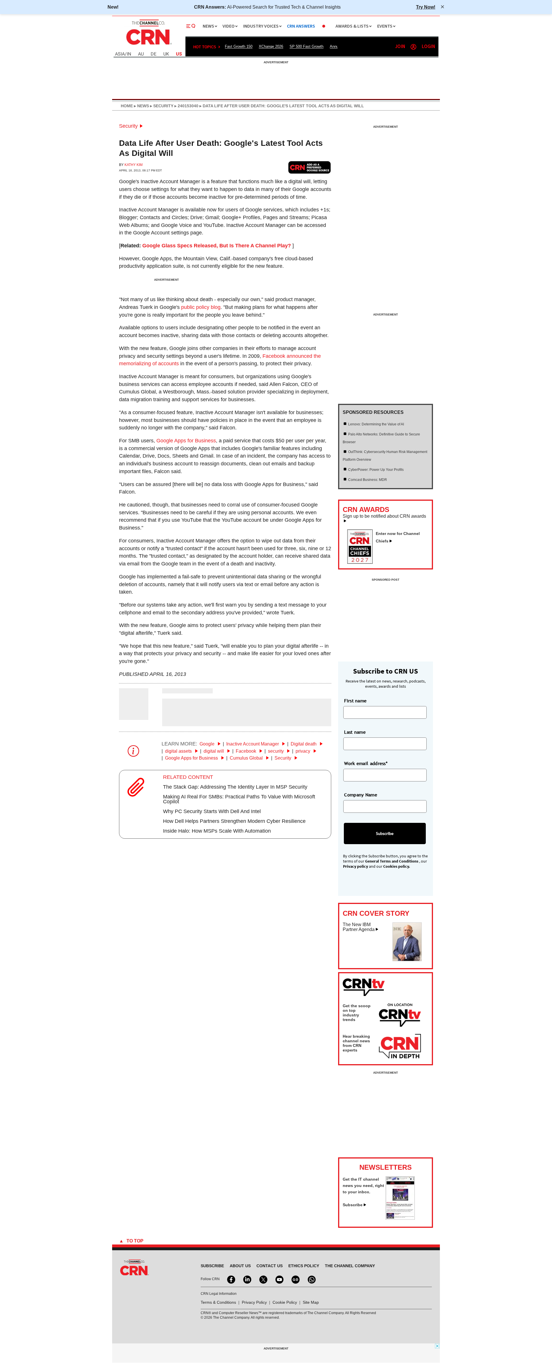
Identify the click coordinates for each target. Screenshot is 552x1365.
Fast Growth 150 (238, 46)
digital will (214, 751)
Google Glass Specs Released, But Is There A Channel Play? (216, 245)
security (276, 751)
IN (129, 54)
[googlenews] (295, 1279)
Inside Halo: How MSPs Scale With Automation (217, 831)
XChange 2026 (271, 46)
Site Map (311, 1302)
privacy (303, 751)
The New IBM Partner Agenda (359, 927)
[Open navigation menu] (191, 26)
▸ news (141, 106)
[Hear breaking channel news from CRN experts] (400, 1046)
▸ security (161, 106)
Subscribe (353, 1204)
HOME (127, 106)
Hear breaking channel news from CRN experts (356, 1043)
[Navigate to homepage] (148, 45)
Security (128, 126)
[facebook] (230, 1279)
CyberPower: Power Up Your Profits (376, 470)
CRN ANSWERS (301, 26)
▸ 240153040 (185, 106)
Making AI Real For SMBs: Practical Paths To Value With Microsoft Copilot (239, 799)
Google (208, 743)
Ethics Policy (303, 1265)
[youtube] (279, 1279)
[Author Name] (133, 716)
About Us (240, 1265)
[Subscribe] (400, 1218)
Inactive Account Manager (253, 743)
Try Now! (425, 6)
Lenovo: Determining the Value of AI (376, 424)
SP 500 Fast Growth (306, 46)
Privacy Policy (254, 1302)
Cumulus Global (247, 758)
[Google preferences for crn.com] (309, 167)
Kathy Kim (133, 165)
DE (153, 54)
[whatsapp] (311, 1279)
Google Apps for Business (186, 440)
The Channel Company (350, 1265)
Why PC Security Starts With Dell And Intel (212, 811)
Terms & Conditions (218, 1302)
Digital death (304, 743)
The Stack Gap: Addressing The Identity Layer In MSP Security (235, 787)
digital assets (179, 751)
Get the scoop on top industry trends (357, 1012)
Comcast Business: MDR (367, 480)
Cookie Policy (285, 1302)
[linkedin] (246, 1279)
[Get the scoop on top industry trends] (400, 1016)
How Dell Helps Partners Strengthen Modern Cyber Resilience (234, 821)
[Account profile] (413, 47)
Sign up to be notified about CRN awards (384, 516)
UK (166, 54)
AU (141, 54)
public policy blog (201, 307)
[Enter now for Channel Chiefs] (362, 562)
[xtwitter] (262, 1279)
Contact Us (269, 1265)
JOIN (400, 46)
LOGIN (428, 46)
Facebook (246, 751)
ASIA (120, 54)
